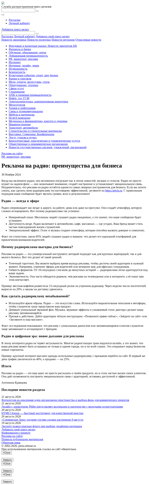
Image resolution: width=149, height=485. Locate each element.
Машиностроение (20, 124)
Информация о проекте (15, 432)
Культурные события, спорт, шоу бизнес (33, 75)
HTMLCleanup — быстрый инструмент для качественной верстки (42, 413)
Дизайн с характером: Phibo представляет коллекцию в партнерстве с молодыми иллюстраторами (62, 406)
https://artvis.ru (113, 190)
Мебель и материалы (22, 114)
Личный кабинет (19, 23)
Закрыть (7, 459)
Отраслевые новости (88, 39)
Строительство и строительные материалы (35, 130)
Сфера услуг (16, 88)
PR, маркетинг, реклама (23, 59)
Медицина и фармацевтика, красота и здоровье (38, 121)
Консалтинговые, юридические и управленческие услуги (44, 140)
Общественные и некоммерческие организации (38, 144)
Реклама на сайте (12, 153)
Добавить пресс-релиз (15, 29)
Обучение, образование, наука (27, 52)
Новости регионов (63, 39)
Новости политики (39, 39)
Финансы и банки (20, 49)
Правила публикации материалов (22, 439)
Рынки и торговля (20, 78)
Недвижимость (18, 68)
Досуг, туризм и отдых (23, 137)
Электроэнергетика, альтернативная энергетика (38, 101)
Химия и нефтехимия (22, 108)
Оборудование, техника (23, 85)
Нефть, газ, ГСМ (19, 98)
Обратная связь (10, 442)
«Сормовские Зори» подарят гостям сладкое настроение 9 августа (42, 419)
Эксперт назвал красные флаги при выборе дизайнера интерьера (41, 426)
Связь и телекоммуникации (26, 111)
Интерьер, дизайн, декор (24, 65)
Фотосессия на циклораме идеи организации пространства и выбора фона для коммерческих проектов (65, 400)
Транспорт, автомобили (23, 127)
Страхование (17, 91)
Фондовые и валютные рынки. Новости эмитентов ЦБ (43, 45)
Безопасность (17, 72)
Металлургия (17, 104)
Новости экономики (14, 39)
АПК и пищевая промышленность (30, 94)
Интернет (15, 62)
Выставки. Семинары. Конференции (31, 134)
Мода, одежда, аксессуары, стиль (29, 81)
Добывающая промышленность (28, 55)
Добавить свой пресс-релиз (52, 36)
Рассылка (14, 19)
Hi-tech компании (19, 117)
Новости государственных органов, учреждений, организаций (47, 147)
